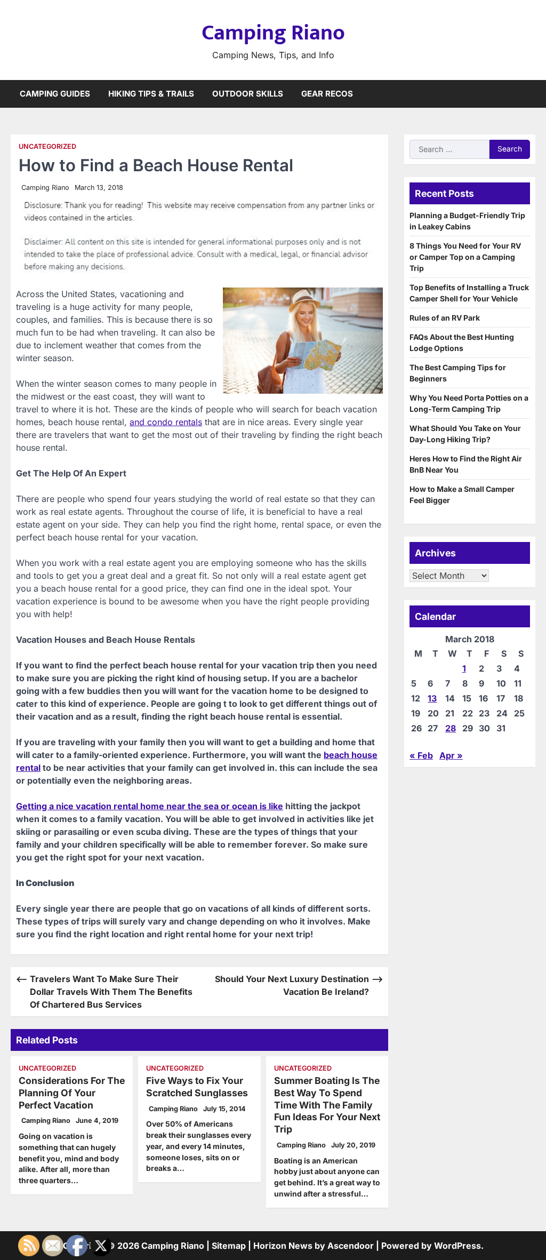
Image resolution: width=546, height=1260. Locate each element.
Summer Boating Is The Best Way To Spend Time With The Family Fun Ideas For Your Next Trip (327, 1105)
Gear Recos (327, 94)
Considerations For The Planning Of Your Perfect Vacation (72, 1093)
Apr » (451, 755)
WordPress (457, 1245)
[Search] (527, 94)
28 (450, 728)
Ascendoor (350, 1245)
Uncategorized (47, 146)
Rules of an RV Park (445, 317)
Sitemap (229, 1245)
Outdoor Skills (247, 94)
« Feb (421, 755)
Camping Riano (273, 33)
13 (432, 698)
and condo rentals (166, 422)
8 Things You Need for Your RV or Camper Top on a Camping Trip (465, 257)
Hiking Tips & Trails (151, 94)
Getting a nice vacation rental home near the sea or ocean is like (149, 806)
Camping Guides (55, 94)
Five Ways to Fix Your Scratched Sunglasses (197, 1086)
